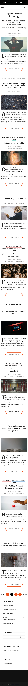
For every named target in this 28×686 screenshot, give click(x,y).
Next (23, 594)
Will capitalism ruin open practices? (14, 370)
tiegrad (19, 24)
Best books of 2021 (8, 614)
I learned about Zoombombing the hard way (14, 29)
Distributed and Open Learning (13, 246)
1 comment (19, 148)
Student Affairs (11, 24)
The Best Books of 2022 (9, 610)
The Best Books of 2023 (9, 605)
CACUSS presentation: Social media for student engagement (14, 619)
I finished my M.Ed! (8, 624)
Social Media (18, 22)
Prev (4, 594)
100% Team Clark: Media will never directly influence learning (14, 544)
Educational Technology (18, 20)
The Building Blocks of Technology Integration (14, 487)
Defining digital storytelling (14, 143)
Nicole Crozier (11, 35)
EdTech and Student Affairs (14, 3)
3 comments (20, 35)
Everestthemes (15, 684)
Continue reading (14, 69)
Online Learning (10, 22)
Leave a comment (20, 203)
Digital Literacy (6, 20)
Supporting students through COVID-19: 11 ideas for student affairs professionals (14, 85)
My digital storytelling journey (14, 198)
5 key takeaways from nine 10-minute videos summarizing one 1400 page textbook (14, 428)
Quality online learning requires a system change (14, 255)
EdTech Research (6, 421)
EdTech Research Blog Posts (11, 650)
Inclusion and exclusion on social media (14, 312)
